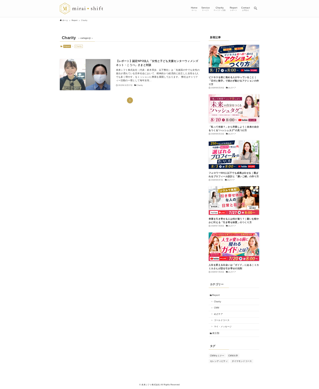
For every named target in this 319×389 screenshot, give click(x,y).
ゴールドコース (222, 320)
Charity (217, 301)
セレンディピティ (219, 361)
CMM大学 (233, 355)
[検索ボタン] (255, 8)
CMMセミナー (217, 355)
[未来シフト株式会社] (81, 8)
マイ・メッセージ (223, 326)
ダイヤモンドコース (242, 361)
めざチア (218, 314)
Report (67, 46)
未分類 (215, 333)
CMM (216, 308)
